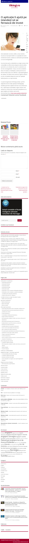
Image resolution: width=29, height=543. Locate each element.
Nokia (8, 450)
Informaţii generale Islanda (7, 340)
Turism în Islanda (5, 348)
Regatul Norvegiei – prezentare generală (10, 352)
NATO (6, 450)
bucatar (3, 438)
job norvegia (16, 444)
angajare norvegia (8, 436)
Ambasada (3, 432)
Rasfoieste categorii (5, 377)
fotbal (15, 442)
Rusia (13, 452)
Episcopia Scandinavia (6, 300)
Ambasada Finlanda (6, 284)
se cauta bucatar (18, 452)
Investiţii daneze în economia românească (10, 326)
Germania (19, 442)
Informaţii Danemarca (6, 307)
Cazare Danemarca (6, 313)
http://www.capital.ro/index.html (19, 93)
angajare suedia (21, 437)
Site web (18, 177)
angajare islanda (22, 434)
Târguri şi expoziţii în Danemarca (8, 334)
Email (17, 174)
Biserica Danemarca (6, 302)
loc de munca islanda (22, 446)
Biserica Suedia (5, 305)
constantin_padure (5, 25)
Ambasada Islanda (5, 285)
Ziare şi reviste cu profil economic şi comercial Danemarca (13, 337)
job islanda (12, 444)
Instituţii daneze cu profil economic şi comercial (11, 323)
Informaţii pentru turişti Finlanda (8, 363)
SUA (21, 454)
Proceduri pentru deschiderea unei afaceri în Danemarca (13, 331)
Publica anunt (4, 376)
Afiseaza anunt (4, 365)
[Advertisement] (15, 12)
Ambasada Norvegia (6, 287)
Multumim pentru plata (6, 374)
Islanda (21, 25)
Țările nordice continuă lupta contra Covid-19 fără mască (13, 259)
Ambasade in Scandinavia (6, 281)
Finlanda (10, 442)
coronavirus (17, 438)
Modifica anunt (4, 372)
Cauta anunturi (4, 369)
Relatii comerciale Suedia (7, 298)
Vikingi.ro (14, 5)
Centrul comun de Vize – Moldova (8, 295)
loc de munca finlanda (11, 446)
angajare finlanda (11, 434)
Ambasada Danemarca (6, 282)
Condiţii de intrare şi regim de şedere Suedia (11, 297)
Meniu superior (8, 1)
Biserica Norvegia (5, 303)
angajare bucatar (15, 432)
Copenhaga (12, 438)
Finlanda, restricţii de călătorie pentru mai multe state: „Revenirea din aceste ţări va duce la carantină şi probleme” (14, 244)
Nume (17, 171)
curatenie (26, 438)
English (2, 465)
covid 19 (22, 438)
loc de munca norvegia (8, 448)
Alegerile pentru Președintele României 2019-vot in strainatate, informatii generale (16, 496)
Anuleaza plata (4, 367)
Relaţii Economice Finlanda (7, 362)
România (3, 479)
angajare (8, 432)
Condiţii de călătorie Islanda (7, 342)
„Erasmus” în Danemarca (7, 339)
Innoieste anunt (4, 370)
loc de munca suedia (21, 448)
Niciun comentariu (13, 492)
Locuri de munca (4, 474)
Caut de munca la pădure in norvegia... (12, 392)
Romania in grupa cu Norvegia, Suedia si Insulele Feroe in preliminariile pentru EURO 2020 (16, 517)
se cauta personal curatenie (10, 454)
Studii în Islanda (5, 347)
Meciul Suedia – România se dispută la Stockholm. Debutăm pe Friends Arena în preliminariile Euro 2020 (15, 503)
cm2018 (7, 438)
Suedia (4, 455)
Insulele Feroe (4, 470)
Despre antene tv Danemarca (8, 316)
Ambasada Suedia (5, 288)
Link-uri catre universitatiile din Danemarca (10, 327)
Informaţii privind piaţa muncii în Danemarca (11, 321)
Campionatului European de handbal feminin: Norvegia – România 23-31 (14, 510)
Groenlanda (23, 442)
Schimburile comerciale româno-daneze (10, 332)
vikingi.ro (13, 456)
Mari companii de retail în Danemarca (9, 329)
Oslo (20, 450)
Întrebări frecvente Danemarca (8, 324)
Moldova (3, 450)
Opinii (2, 477)
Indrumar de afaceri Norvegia (8, 357)
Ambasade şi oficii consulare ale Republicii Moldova (12, 290)
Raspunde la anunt (5, 379)
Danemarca (6, 440)
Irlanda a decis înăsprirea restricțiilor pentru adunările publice (14, 248)
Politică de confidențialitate (7, 350)
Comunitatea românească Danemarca (9, 315)
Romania (8, 452)
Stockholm (18, 454)
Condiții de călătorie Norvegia (8, 355)
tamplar (9, 456)
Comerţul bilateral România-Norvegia (9, 354)
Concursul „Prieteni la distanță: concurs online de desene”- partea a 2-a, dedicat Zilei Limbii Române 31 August (15, 490)
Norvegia (14, 450)
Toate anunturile (4, 381)
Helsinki (2, 444)
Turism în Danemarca (6, 335)
